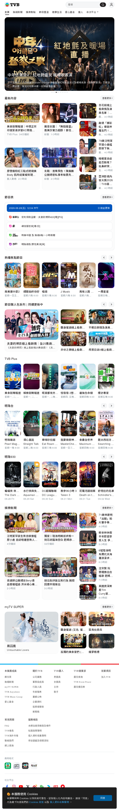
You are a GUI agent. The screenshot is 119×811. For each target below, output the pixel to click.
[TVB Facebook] (7, 786)
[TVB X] (28, 786)
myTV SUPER (14, 607)
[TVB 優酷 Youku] (48, 786)
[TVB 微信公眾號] (41, 786)
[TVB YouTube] (21, 786)
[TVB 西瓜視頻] (62, 786)
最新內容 (11, 98)
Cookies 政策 (36, 802)
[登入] (111, 5)
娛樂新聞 (11, 508)
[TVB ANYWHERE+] (25, 766)
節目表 (9, 197)
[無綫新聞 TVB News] (8, 766)
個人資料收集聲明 (60, 802)
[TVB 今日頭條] (55, 786)
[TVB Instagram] (14, 786)
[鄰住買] (34, 766)
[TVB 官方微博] (35, 786)
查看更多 (106, 98)
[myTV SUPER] (16, 766)
